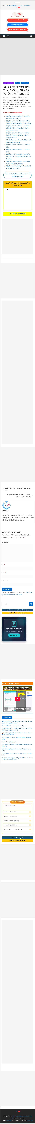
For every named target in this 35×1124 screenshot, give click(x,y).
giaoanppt (14, 97)
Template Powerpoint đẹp (17, 840)
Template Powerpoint (21, 174)
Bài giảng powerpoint (9, 83)
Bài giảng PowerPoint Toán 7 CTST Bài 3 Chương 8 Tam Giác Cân (19, 496)
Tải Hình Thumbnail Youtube (17, 613)
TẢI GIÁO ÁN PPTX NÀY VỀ (17, 214)
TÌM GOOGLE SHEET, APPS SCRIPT (17, 29)
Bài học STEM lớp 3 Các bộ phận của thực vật (14, 726)
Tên (3, 565)
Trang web (5, 581)
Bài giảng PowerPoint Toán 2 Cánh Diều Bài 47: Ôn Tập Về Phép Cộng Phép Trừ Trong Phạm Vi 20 (18, 135)
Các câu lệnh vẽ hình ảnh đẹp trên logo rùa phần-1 (17, 489)
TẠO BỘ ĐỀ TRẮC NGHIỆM (17, 25)
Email (4, 573)
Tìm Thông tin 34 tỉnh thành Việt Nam (17, 610)
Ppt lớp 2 (18, 83)
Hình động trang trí (17, 176)
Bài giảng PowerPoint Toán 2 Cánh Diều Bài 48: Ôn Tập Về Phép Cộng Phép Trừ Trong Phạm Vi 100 (18, 128)
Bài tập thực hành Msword (9, 742)
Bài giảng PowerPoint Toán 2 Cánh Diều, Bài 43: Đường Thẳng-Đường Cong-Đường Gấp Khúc (18, 156)
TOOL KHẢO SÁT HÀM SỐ (17, 20)
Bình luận (5, 542)
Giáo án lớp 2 (10, 174)
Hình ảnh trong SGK (18, 838)
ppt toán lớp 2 (25, 83)
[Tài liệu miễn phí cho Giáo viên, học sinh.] (4, 36)
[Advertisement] (17, 56)
